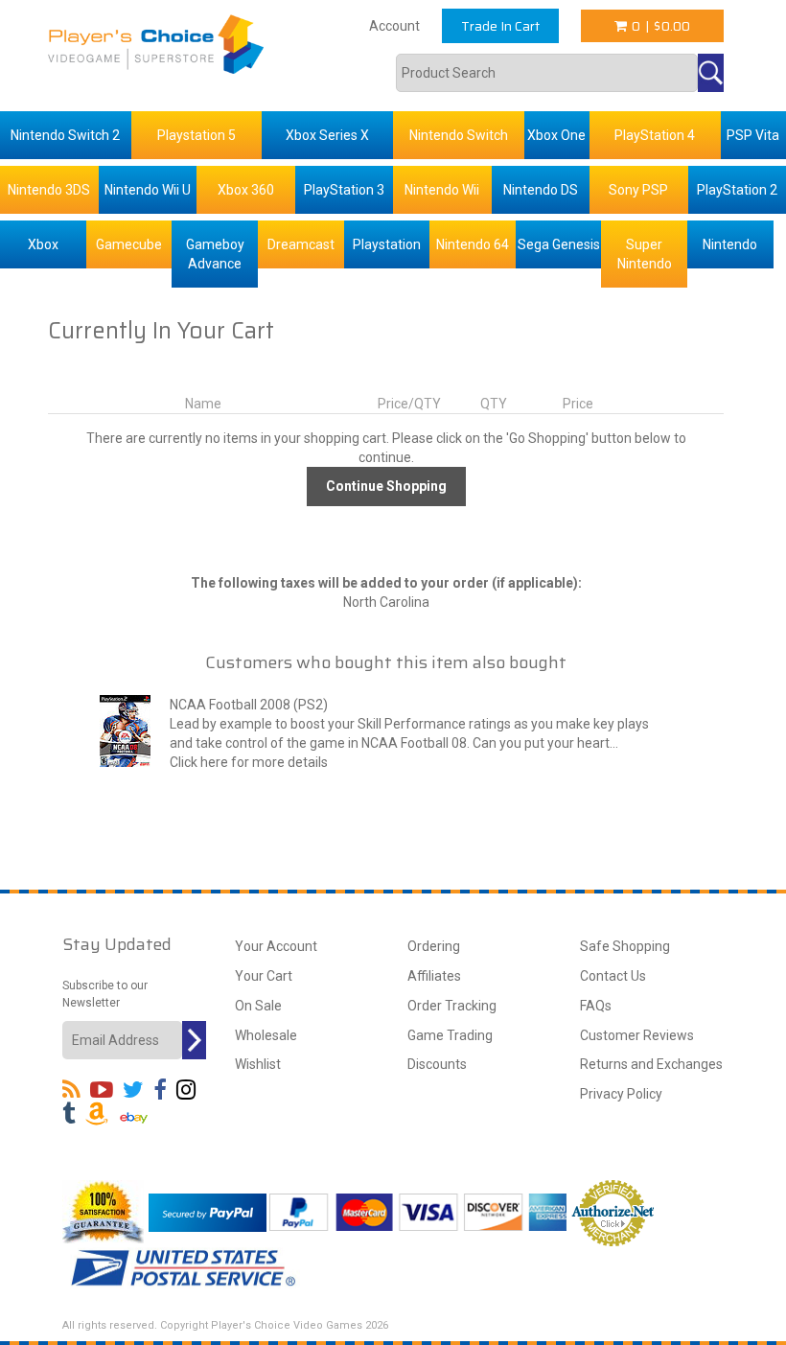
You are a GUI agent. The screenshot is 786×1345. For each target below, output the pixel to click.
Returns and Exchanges (651, 1064)
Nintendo (730, 244)
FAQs (596, 1005)
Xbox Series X (327, 135)
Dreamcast (301, 244)
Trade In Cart (500, 25)
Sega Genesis (559, 244)
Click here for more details (249, 762)
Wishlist (258, 1064)
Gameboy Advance (215, 254)
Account (394, 26)
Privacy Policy (621, 1094)
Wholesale (266, 1035)
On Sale (258, 1005)
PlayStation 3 (344, 189)
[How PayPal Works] (207, 1211)
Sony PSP (638, 189)
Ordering (433, 946)
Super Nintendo (644, 254)
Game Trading (450, 1035)
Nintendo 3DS (49, 189)
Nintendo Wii (442, 189)
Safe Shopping (625, 946)
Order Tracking (452, 1005)
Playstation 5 (196, 135)
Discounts (437, 1064)
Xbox (43, 244)
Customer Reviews (637, 1035)
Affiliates (434, 976)
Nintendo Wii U (147, 189)
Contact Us (613, 976)
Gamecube (129, 244)
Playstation (387, 244)
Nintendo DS (540, 189)
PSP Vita (753, 135)
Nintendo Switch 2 (65, 135)
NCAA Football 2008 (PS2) (249, 704)
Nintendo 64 (472, 244)
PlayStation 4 (654, 135)
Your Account (276, 946)
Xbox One (556, 135)
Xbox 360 (246, 189)
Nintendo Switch (458, 135)
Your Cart (263, 976)
